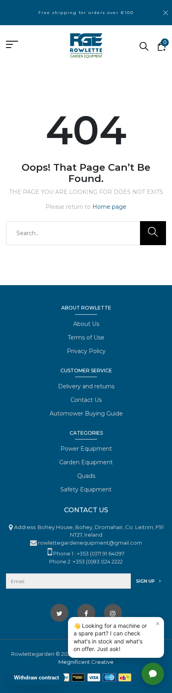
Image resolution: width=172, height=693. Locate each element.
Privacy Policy (86, 351)
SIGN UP (146, 581)
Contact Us (86, 399)
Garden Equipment (86, 462)
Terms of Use (86, 337)
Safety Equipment (86, 489)
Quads (86, 475)
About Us (86, 324)
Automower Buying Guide (86, 413)
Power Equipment (86, 448)
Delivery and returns (86, 386)
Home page (109, 206)
